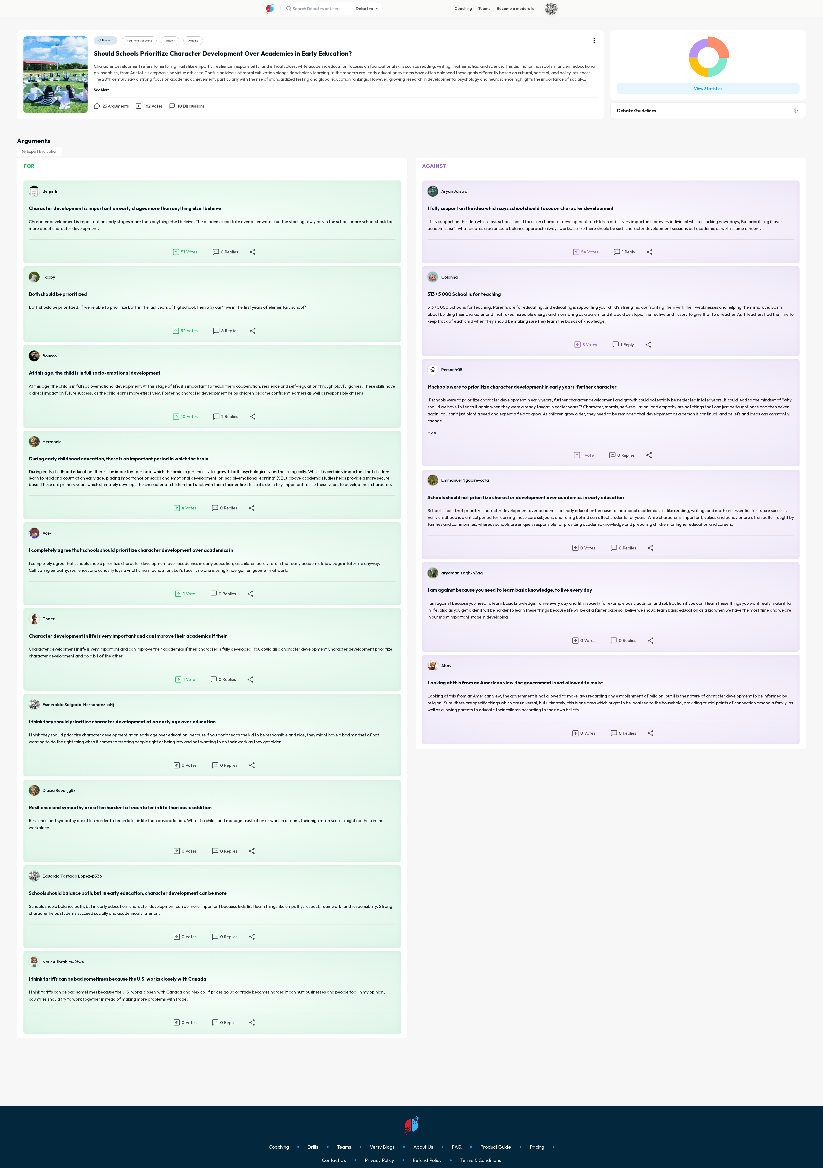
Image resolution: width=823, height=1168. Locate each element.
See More (102, 90)
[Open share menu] (252, 252)
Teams (484, 8)
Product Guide (495, 1147)
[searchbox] (315, 8)
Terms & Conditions (480, 1160)
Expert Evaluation (42, 151)
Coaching (463, 8)
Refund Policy (427, 1160)
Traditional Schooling (139, 40)
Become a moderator (516, 8)
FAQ (457, 1147)
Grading (193, 40)
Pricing (537, 1147)
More (432, 432)
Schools (170, 40)
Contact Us (334, 1160)
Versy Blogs (382, 1147)
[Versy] (269, 8)
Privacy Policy (379, 1160)
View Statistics (708, 88)
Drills (312, 1147)
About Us (423, 1147)
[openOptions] (594, 40)
